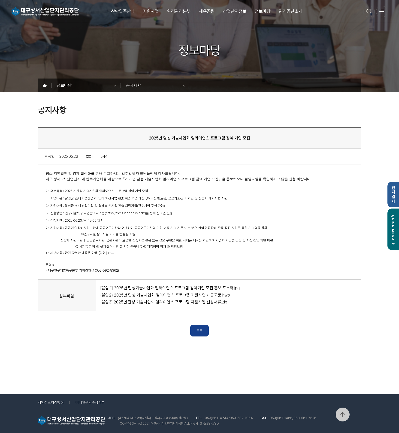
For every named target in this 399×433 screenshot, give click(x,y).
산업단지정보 (234, 11)
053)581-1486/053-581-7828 (293, 418)
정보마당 (262, 11)
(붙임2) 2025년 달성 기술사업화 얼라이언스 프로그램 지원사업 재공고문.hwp (165, 295)
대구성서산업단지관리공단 (45, 11)
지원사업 (151, 11)
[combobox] (86, 85)
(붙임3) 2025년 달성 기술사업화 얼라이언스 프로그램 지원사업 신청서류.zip (163, 302)
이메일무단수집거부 (90, 402)
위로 (343, 414)
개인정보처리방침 (51, 402)
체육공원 (207, 11)
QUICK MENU (393, 227)
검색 (369, 11)
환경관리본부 (178, 11)
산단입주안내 (123, 11)
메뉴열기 (381, 11)
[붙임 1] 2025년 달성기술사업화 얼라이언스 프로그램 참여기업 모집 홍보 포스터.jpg (170, 287)
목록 (199, 330)
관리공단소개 (290, 11)
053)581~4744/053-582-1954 (229, 418)
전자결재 (395, 194)
